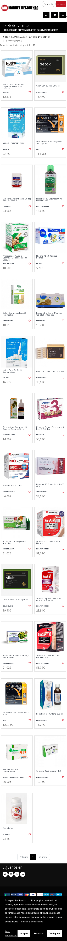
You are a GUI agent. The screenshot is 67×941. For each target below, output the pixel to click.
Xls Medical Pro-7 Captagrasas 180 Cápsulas (49, 143)
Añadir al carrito (18, 103)
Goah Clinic (41, 92)
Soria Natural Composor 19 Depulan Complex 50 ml (15, 428)
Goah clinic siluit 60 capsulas (15, 600)
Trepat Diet (8, 320)
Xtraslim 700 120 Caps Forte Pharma (48, 542)
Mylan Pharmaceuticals (13, 777)
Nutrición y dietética (39, 37)
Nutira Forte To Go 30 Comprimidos (12, 371)
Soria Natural (9, 435)
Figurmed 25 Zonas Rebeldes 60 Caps (50, 485)
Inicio (5, 37)
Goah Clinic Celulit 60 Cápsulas (50, 371)
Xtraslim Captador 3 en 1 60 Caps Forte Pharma (48, 600)
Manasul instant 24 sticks (13, 143)
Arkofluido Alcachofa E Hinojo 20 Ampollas (16, 657)
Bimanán (40, 435)
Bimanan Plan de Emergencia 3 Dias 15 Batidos (50, 428)
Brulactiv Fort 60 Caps (12, 485)
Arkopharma (8, 263)
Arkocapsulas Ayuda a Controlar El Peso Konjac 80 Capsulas (15, 258)
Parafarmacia (18, 37)
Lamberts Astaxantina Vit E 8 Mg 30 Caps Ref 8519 (17, 200)
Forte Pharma (42, 206)
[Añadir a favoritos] (29, 92)
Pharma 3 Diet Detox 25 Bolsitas (46, 257)
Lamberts (7, 206)
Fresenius (40, 320)
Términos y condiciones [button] (31, 921)
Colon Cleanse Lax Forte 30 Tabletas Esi (14, 314)
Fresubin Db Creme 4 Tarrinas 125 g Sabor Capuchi (49, 314)
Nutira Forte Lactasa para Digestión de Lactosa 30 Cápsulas (14, 87)
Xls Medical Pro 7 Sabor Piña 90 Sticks (16, 714)
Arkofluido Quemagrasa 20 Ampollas (14, 542)
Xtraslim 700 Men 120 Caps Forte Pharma (48, 657)
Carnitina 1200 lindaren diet (48, 771)
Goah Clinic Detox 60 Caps (47, 86)
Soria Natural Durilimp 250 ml (49, 714)
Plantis (6, 834)
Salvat (6, 92)
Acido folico (8, 828)
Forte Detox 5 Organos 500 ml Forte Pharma (49, 200)
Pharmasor (41, 720)
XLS (37, 149)
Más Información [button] (11, 933)
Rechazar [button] (38, 933)
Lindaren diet (42, 777)
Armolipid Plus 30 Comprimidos (10, 771)
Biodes (6, 149)
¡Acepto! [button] (24, 933)
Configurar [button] (54, 933)
